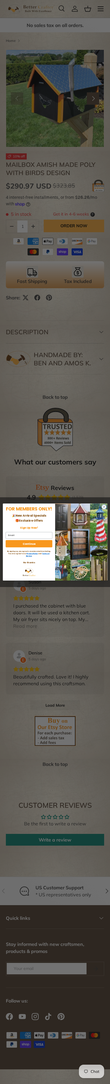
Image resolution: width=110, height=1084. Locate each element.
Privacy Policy (32, 553)
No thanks (29, 562)
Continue (29, 543)
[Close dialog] (103, 507)
